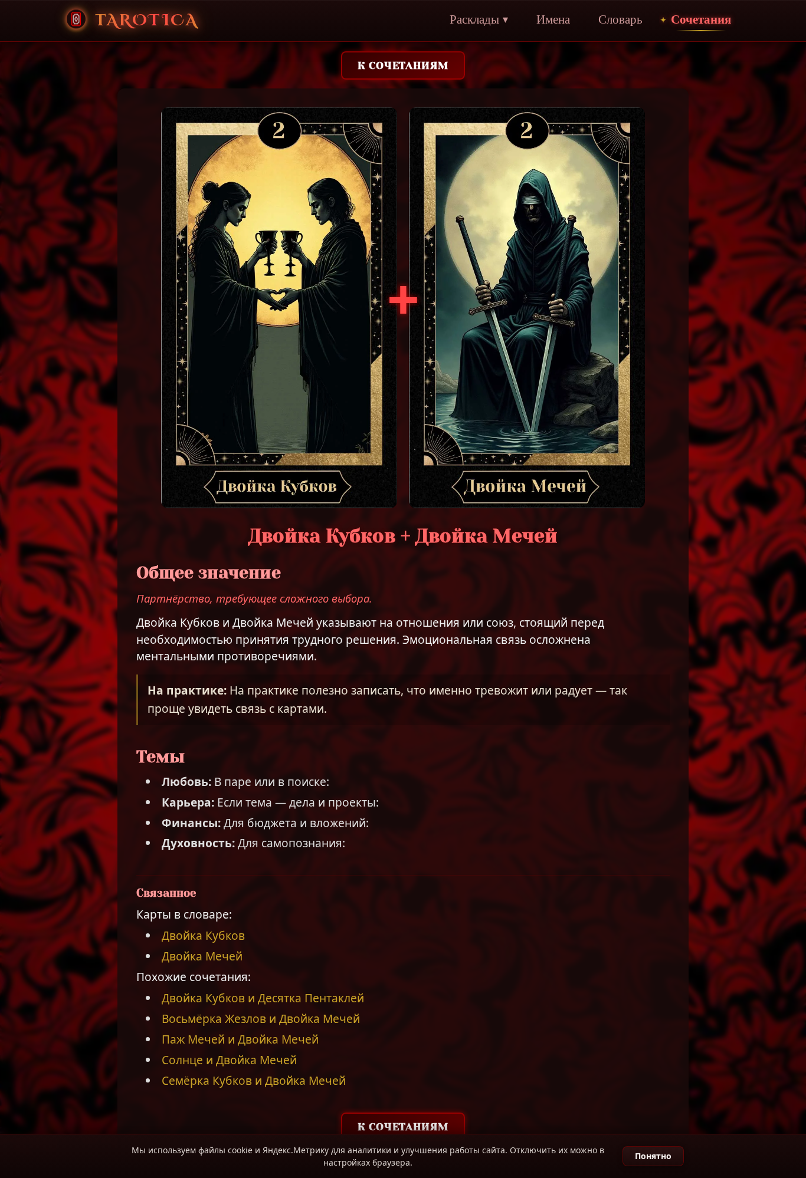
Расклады (479, 20)
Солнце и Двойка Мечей (229, 1060)
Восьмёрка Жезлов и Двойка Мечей (261, 1018)
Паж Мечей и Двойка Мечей (240, 1039)
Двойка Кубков (203, 935)
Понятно (653, 1155)
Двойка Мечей (202, 956)
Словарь (620, 20)
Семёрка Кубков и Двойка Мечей (254, 1080)
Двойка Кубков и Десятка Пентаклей (263, 998)
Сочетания (701, 20)
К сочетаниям (403, 65)
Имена (553, 20)
